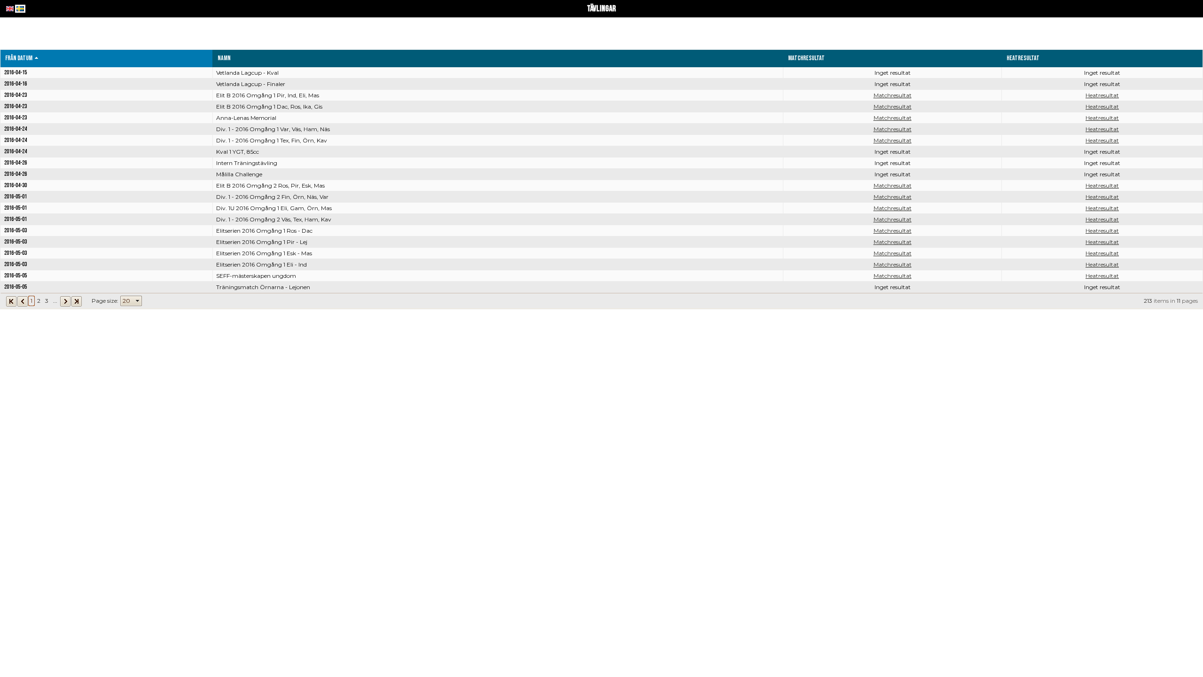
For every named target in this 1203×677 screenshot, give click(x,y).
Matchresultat (893, 95)
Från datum (18, 58)
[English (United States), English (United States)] (10, 8)
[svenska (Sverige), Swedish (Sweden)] (20, 8)
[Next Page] (65, 300)
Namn (224, 58)
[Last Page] (76, 300)
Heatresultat (1102, 95)
